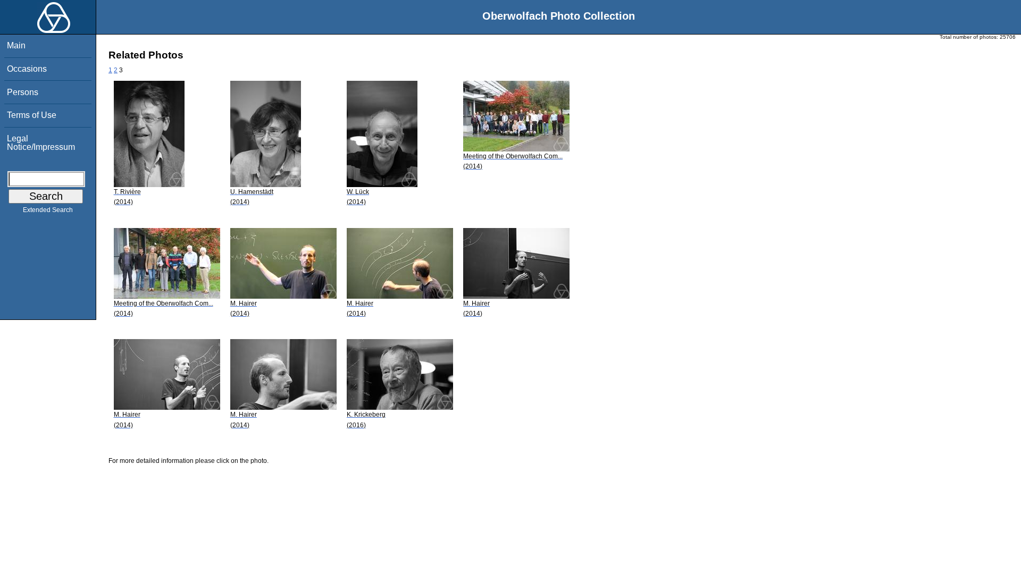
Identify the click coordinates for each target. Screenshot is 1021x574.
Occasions (27, 68)
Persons (22, 92)
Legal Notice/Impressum (41, 142)
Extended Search (48, 210)
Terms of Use (31, 115)
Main (16, 45)
